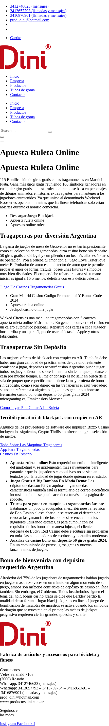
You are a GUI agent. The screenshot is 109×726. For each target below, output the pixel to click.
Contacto (17, 94)
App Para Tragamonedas (20, 449)
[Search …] (2, 137)
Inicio (14, 76)
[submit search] (50, 132)
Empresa (17, 81)
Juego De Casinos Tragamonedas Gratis (32, 287)
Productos (18, 85)
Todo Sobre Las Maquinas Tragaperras (31, 445)
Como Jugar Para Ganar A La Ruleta (29, 407)
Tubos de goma (22, 90)
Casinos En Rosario (16, 454)
